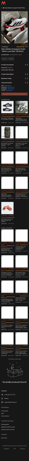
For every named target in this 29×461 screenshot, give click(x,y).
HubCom (15, 445)
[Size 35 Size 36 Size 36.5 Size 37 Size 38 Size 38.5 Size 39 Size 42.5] (21, 261)
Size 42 (21, 165)
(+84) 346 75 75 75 (10, 394)
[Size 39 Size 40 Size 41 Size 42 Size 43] (7, 338)
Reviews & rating (14, 78)
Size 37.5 (19, 193)
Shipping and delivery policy (8, 427)
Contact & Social (14, 82)
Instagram (6, 448)
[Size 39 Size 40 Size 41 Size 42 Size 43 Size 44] (21, 338)
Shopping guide (5, 424)
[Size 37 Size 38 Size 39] (7, 208)
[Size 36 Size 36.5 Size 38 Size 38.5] (21, 132)
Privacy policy (4, 410)
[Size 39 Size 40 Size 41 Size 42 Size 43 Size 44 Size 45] (7, 312)
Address (6, 398)
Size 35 (19, 243)
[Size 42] (21, 157)
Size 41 (19, 297)
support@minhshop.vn (11, 402)
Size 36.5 (21, 114)
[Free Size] (7, 132)
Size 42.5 (5, 254)
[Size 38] (7, 157)
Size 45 (7, 328)
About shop (4, 437)
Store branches (5, 416)
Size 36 (7, 114)
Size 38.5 (24, 142)
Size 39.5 (21, 196)
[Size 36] (7, 107)
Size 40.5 (9, 190)
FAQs (2, 413)
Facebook (22, 448)
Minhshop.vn (8, 85)
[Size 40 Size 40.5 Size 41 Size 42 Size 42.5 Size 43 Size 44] (21, 287)
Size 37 (5, 215)
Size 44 (9, 271)
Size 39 (5, 190)
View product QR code (7, 70)
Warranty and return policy (7, 429)
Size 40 (5, 248)
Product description (14, 74)
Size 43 (10, 254)
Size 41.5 (5, 251)
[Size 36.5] (21, 107)
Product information (14, 65)
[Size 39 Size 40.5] (7, 183)
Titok (14, 448)
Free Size (7, 139)
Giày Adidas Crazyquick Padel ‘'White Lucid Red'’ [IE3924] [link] (15, 8)
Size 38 (19, 142)
